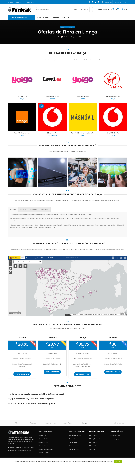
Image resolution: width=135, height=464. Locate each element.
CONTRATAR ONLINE (22, 374)
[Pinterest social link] (92, 2)
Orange (84, 423)
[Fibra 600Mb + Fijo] (113, 117)
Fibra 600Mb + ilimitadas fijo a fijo (82, 133)
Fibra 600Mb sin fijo (113, 96)
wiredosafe (66, 37)
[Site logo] (20, 9)
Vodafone (33, 423)
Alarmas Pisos (42, 435)
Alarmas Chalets (43, 439)
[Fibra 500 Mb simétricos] (22, 117)
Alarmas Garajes (43, 452)
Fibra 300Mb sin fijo (52, 96)
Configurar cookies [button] (107, 461)
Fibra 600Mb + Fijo (113, 133)
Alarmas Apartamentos (45, 449)
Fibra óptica (93, 442)
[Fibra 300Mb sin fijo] (52, 80)
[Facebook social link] (87, 2)
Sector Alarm (67, 423)
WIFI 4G (92, 449)
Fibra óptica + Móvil (95, 439)
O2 (102, 423)
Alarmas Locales (74, 449)
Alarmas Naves (73, 442)
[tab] (13, 209)
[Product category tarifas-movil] (82, 172)
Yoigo (16, 423)
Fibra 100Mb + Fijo (83, 96)
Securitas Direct (50, 423)
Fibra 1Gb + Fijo (22, 96)
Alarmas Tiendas (74, 446)
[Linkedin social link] (95, 2)
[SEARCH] (92, 9)
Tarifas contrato (115, 435)
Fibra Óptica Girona (67, 27)
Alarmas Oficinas (74, 439)
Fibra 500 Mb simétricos (22, 133)
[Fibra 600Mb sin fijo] (113, 80)
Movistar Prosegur (118, 423)
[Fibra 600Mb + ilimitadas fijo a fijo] (83, 117)
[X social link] (89, 2)
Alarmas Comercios (75, 435)
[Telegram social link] (98, 2)
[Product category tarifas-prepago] (52, 172)
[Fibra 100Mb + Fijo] (83, 80)
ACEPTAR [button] (118, 461)
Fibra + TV (92, 446)
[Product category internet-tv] (112, 172)
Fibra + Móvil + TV (95, 435)
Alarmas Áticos (43, 446)
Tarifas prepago (114, 439)
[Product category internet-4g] (22, 172)
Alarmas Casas (43, 442)
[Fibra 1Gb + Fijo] (22, 80)
